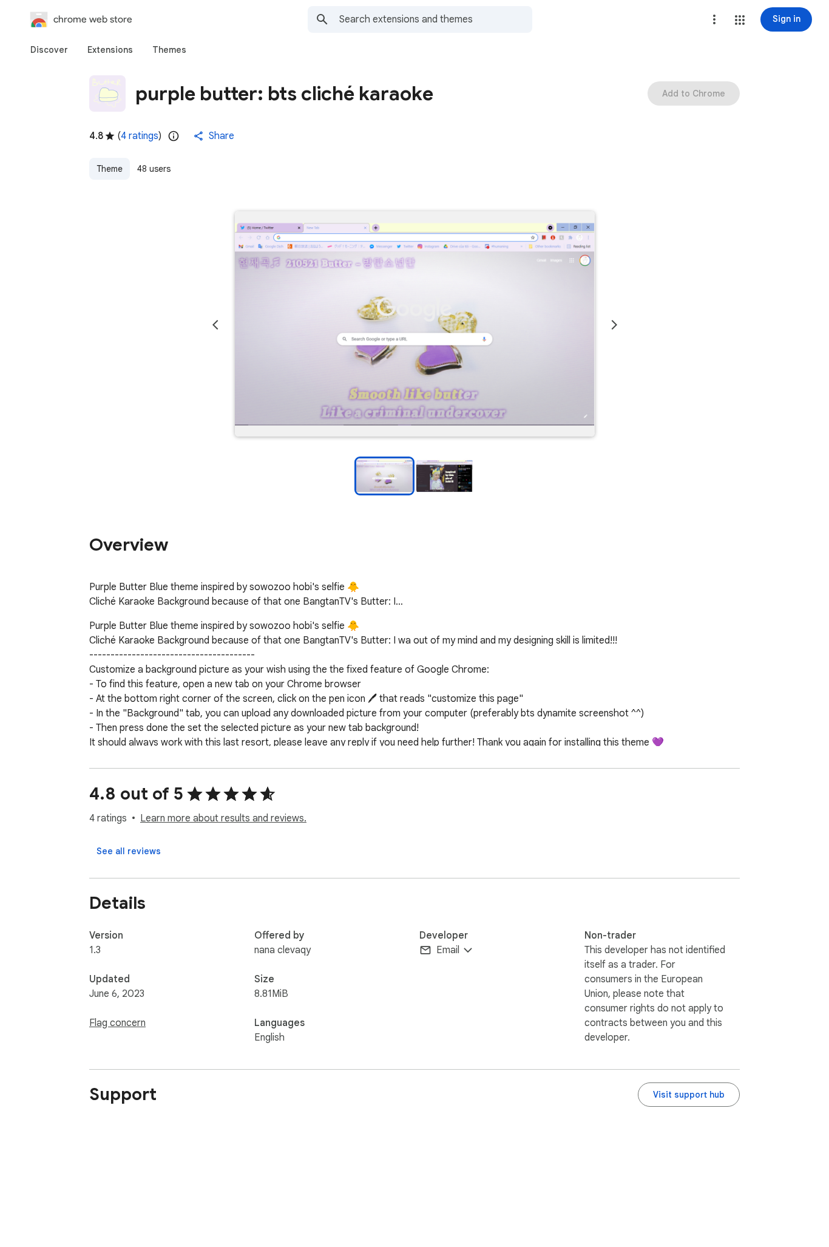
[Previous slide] (215, 325)
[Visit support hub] (689, 1094)
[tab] (49, 50)
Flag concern (117, 1023)
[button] (740, 20)
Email (447, 950)
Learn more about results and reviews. (223, 818)
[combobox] (435, 19)
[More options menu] (714, 19)
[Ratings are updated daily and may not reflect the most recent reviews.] (173, 136)
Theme (109, 168)
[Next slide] (614, 325)
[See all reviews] (128, 851)
